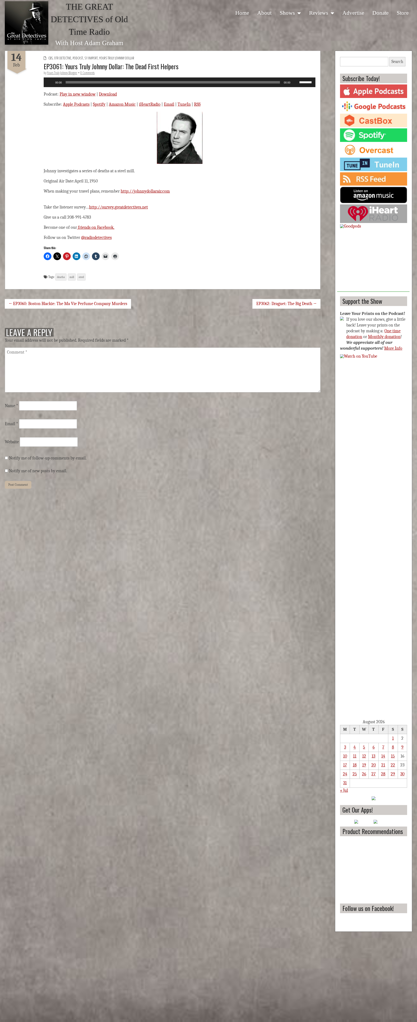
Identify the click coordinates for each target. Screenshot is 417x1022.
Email (169, 104)
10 (345, 756)
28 (383, 774)
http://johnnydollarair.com (145, 191)
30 (402, 774)
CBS (50, 58)
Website (12, 442)
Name (11, 405)
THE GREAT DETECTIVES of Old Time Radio (89, 19)
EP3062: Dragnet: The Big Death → (286, 303)
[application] (179, 82)
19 (364, 765)
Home (242, 13)
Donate (380, 13)
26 (364, 774)
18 (355, 765)
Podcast (78, 58)
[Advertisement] (373, 261)
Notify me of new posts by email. (38, 470)
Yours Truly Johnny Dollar (116, 58)
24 (345, 774)
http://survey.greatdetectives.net (118, 207)
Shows (287, 13)
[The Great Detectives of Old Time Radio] (26, 23)
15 (393, 756)
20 (373, 765)
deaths (61, 277)
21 (383, 765)
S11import (91, 58)
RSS (197, 104)
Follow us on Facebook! (368, 908)
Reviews (318, 13)
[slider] (306, 81)
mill (72, 277)
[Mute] (295, 82)
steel (81, 277)
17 (345, 765)
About (264, 13)
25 (355, 774)
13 (373, 756)
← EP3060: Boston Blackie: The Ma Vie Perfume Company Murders (68, 303)
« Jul (344, 790)
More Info (393, 348)
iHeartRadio (149, 104)
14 (383, 756)
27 (373, 774)
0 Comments (87, 72)
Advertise (353, 13)
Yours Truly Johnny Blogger (62, 72)
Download (108, 94)
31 (345, 783)
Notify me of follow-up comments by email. (48, 458)
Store (403, 13)
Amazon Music (122, 104)
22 (393, 765)
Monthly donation (384, 336)
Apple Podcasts (76, 104)
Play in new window (78, 94)
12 (364, 756)
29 (393, 774)
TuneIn (184, 104)
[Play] (50, 82)
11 (354, 756)
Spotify (99, 104)
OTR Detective (62, 58)
